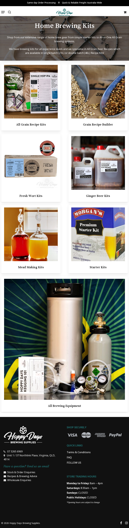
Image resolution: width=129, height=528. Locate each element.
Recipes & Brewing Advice (22, 476)
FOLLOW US (74, 462)
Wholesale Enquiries (19, 480)
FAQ (69, 457)
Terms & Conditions (79, 452)
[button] (3, 12)
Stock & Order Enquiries (21, 472)
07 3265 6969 (15, 451)
